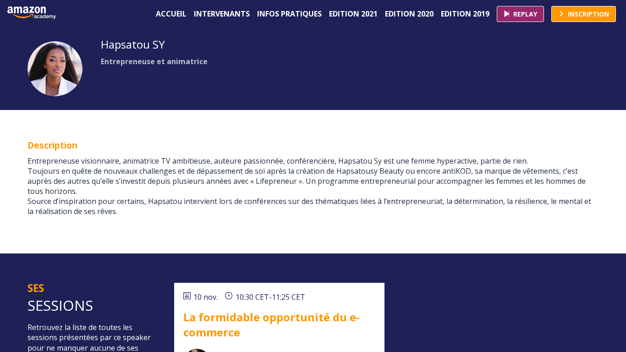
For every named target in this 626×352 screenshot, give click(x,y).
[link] (171, 14)
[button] (520, 14)
